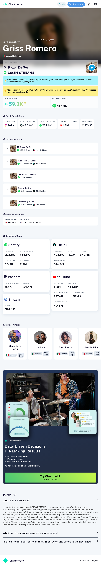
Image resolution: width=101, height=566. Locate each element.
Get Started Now (76, 4)
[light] (88, 4)
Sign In (62, 4)
